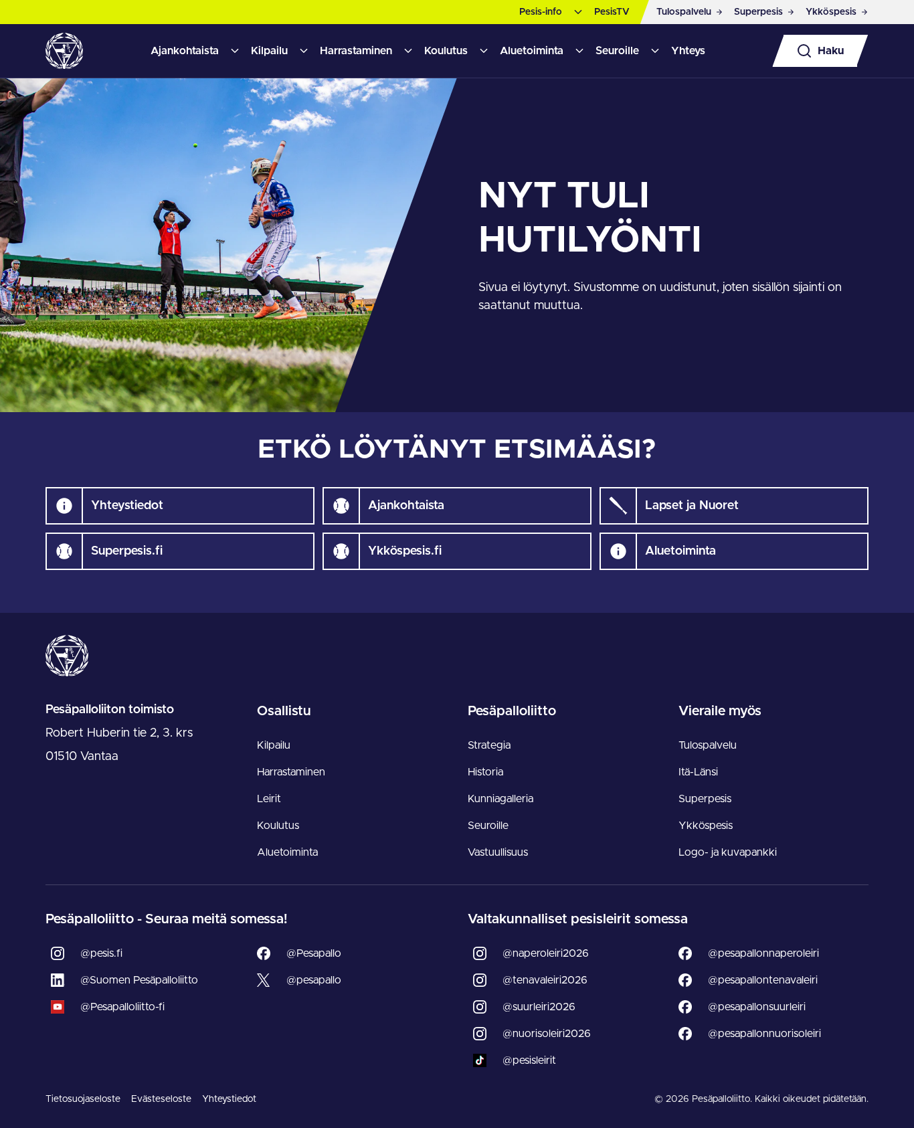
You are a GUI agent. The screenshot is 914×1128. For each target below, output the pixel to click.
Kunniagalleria (500, 798)
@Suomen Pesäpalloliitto (139, 980)
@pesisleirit (529, 1060)
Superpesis (704, 798)
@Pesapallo (313, 953)
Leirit (269, 798)
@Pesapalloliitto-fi (122, 1007)
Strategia (489, 745)
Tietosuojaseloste (82, 1099)
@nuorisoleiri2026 (546, 1033)
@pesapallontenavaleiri (763, 980)
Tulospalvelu (707, 745)
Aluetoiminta (531, 50)
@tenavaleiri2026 (544, 980)
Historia (485, 772)
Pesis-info (540, 12)
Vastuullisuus (498, 852)
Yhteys (688, 50)
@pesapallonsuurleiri (757, 1007)
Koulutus (446, 50)
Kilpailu (269, 50)
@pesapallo (313, 980)
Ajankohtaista (185, 50)
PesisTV (612, 12)
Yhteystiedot (229, 1099)
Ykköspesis (705, 825)
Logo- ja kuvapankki (727, 852)
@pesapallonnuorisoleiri (764, 1033)
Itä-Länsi (698, 772)
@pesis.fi (101, 953)
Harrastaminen (356, 50)
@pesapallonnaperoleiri (763, 953)
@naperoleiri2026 (545, 953)
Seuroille (617, 50)
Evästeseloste (161, 1099)
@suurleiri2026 (538, 1007)
